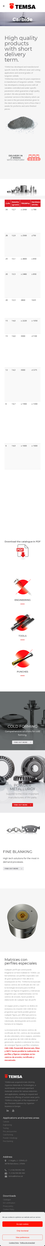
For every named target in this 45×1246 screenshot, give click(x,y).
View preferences (22, 1237)
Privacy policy (8, 1206)
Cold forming (8, 1134)
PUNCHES (22, 671)
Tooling (6, 1128)
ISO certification (9, 1203)
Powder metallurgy (10, 1138)
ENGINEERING (23, 600)
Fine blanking (8, 1141)
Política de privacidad (27, 1243)
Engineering (7, 1125)
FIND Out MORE (11, 869)
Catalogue (7, 1199)
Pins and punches (10, 1131)
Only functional (22, 1231)
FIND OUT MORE (20, 742)
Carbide (6, 1121)
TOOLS (22, 636)
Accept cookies (22, 1224)
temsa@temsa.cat (16, 1176)
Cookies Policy (14, 1243)
